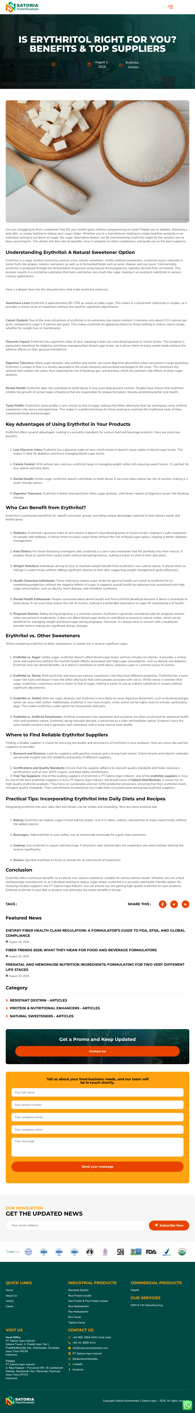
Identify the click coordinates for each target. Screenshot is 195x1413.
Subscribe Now (172, 1225)
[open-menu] (170, 7)
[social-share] (162, 904)
